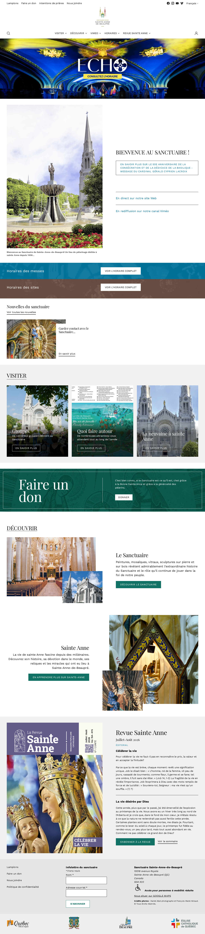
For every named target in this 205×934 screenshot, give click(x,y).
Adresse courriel (76, 887)
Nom (70, 874)
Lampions (12, 867)
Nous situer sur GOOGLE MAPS (152, 895)
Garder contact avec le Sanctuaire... (74, 330)
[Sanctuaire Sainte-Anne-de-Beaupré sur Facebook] (168, 3)
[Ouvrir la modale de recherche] (8, 33)
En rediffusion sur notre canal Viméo (142, 211)
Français (191, 3)
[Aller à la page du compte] (195, 33)
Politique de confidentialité (23, 886)
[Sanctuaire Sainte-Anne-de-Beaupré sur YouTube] (177, 3)
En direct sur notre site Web (136, 198)
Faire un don (14, 873)
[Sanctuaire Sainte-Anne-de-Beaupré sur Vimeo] (181, 3)
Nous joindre (14, 880)
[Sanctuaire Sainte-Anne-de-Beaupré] (102, 16)
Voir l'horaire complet (121, 271)
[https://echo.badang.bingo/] (102, 69)
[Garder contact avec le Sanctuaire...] (36, 339)
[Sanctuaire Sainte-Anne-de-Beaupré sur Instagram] (172, 3)
